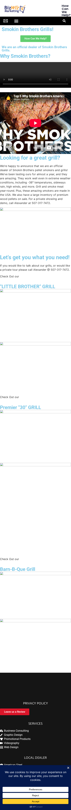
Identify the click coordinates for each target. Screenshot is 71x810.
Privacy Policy (35, 703)
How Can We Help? (66, 10)
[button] (16, 21)
